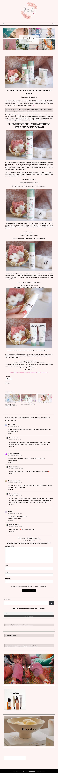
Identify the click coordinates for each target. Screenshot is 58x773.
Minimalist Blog (32, 771)
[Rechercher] (51, 603)
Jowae (12, 116)
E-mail (7, 572)
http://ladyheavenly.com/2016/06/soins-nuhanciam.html (23, 444)
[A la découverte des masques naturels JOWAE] (28, 398)
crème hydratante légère (13, 354)
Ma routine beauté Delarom (45, 402)
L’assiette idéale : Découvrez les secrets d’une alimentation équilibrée (22, 645)
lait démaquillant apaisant (40, 162)
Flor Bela (10, 424)
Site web (8, 579)
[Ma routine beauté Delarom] (45, 398)
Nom (6, 565)
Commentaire (9, 546)
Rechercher (7, 599)
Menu (53, 24)
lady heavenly (13, 437)
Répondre (10, 433)
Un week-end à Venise (11, 635)
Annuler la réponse (29, 540)
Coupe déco (29, 729)
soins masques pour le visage (15, 103)
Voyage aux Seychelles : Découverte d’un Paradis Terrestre (19, 624)
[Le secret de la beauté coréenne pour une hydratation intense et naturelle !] (12, 398)
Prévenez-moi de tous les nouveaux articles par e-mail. (29, 587)
